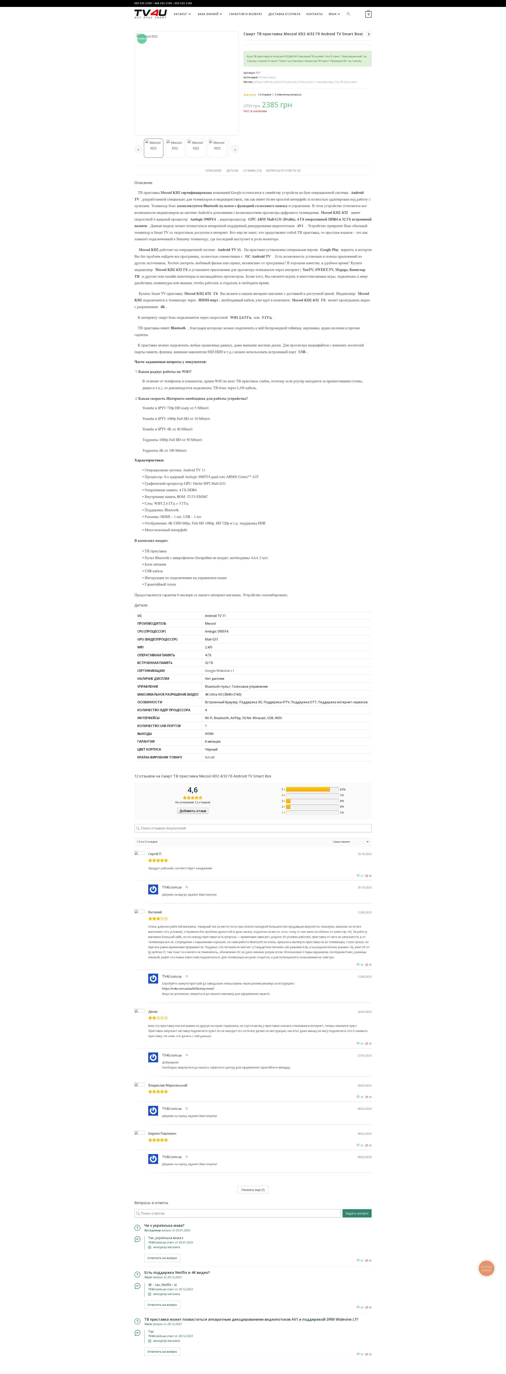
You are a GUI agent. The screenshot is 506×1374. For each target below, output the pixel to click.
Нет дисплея (214, 678)
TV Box (301, 82)
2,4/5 (208, 647)
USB (270, 718)
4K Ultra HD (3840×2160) (223, 694)
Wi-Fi (208, 718)
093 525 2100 (183, 3)
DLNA (246, 718)
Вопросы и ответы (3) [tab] (283, 170)
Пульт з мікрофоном (319, 82)
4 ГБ (208, 655)
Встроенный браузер (221, 702)
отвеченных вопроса (288, 94)
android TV (279, 82)
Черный (211, 749)
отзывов (264, 94)
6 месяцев (213, 741)
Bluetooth (221, 718)
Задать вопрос (357, 1213)
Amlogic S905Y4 (262, 82)
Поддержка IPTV (277, 702)
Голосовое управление (250, 686)
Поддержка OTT (304, 702)
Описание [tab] (214, 170)
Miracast (259, 718)
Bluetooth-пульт (217, 686)
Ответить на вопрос (162, 1258)
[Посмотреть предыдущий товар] (362, 34)
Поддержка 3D (250, 702)
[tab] (153, 148)
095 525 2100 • (144, 3)
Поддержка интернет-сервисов (343, 702)
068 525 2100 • (164, 3)
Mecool (291, 82)
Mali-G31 (211, 639)
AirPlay (235, 718)
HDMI (209, 734)
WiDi (278, 718)
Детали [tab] (232, 170)
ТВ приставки (267, 77)
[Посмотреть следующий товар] (369, 34)
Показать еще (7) (253, 1190)
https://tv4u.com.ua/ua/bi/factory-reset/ (188, 988)
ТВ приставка (348, 82)
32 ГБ (209, 663)
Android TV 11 (215, 616)
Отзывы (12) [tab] (252, 170)
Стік (336, 82)
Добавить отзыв (192, 811)
